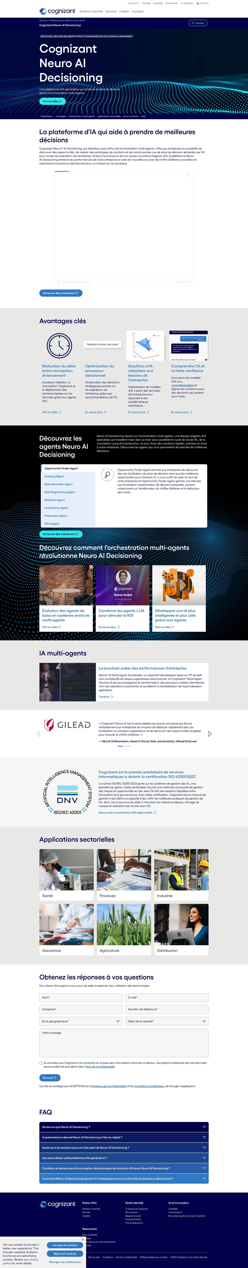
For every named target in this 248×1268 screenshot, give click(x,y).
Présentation (47, 116)
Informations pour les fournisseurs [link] (98, 1242)
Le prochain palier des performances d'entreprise (142, 668)
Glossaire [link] (86, 1245)
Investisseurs (187, 3)
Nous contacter (131, 116)
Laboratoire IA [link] (175, 1212)
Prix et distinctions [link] (134, 1223)
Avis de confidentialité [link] (126, 1257)
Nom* (46, 997)
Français (132, 3)
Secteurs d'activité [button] (91, 11)
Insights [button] (124, 11)
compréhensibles (182, 385)
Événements (172, 3)
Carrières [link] (86, 1238)
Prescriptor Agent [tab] (55, 515)
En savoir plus (94, 412)
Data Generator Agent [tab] (58, 484)
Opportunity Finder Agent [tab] (61, 468)
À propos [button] (138, 11)
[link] (57, 11)
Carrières (146, 3)
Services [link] (86, 1212)
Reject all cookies (65, 1253)
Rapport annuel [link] (132, 1216)
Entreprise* (49, 1009)
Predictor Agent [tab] (54, 500)
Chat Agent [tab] (51, 523)
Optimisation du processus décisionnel (99, 370)
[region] (43, 1252)
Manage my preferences (65, 1262)
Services (43, 20)
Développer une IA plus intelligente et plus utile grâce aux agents (175, 615)
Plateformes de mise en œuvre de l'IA (67, 20)
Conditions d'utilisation (149, 1086)
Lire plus (104, 696)
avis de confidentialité (100, 1066)
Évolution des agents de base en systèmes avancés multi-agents (66, 615)
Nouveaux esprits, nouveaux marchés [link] (186, 1216)
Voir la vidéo (51, 101)
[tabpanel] (151, 482)
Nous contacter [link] (89, 1235)
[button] (202, 3)
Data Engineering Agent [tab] (59, 492)
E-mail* (132, 997)
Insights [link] (86, 1216)
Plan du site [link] (93, 1257)
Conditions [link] (107, 1257)
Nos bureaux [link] (131, 1212)
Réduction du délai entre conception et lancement (59, 370)
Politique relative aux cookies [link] (153, 1257)
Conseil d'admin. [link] (133, 1219)
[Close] (83, 1240)
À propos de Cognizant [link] (136, 1209)
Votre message (51, 1032)
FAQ (143, 116)
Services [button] (111, 11)
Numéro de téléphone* (143, 1009)
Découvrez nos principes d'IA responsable (125, 812)
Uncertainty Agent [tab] (56, 507)
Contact (200, 23)
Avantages (61, 116)
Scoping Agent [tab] (54, 476)
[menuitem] (133, 3)
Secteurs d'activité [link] (91, 1209)
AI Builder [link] (173, 1209)
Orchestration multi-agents (82, 116)
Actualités (158, 3)
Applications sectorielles (109, 116)
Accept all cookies (65, 1245)
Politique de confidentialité (108, 1086)
